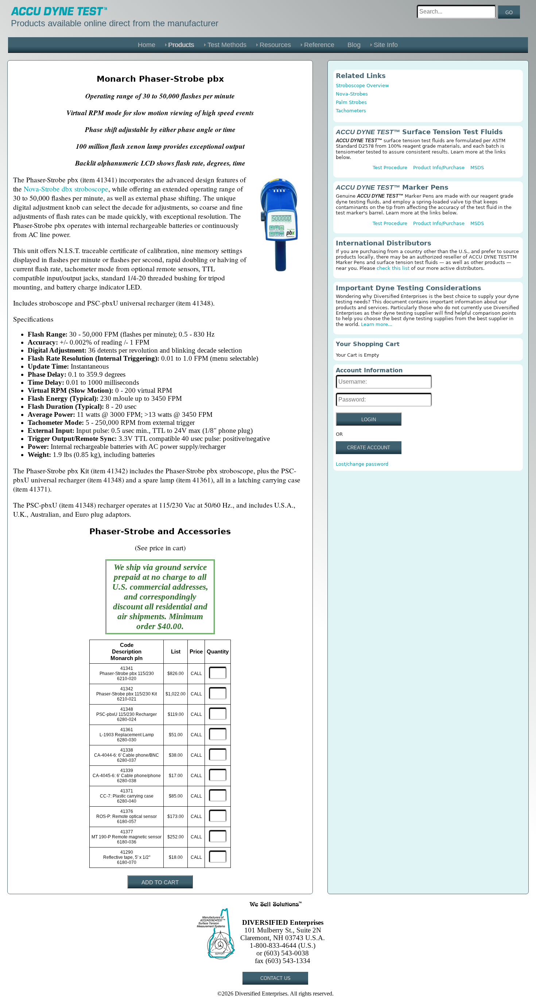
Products (181, 45)
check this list (393, 268)
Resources (275, 45)
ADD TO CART (160, 882)
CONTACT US (275, 978)
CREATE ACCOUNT (368, 447)
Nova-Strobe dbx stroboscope (66, 188)
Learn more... (376, 324)
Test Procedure (390, 167)
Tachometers (351, 110)
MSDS (477, 167)
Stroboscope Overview (362, 85)
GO (509, 12)
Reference (319, 45)
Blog (354, 45)
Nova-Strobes (352, 94)
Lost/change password (362, 464)
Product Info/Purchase (439, 167)
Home (146, 45)
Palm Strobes (351, 102)
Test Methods (226, 45)
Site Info (386, 45)
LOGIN (368, 419)
